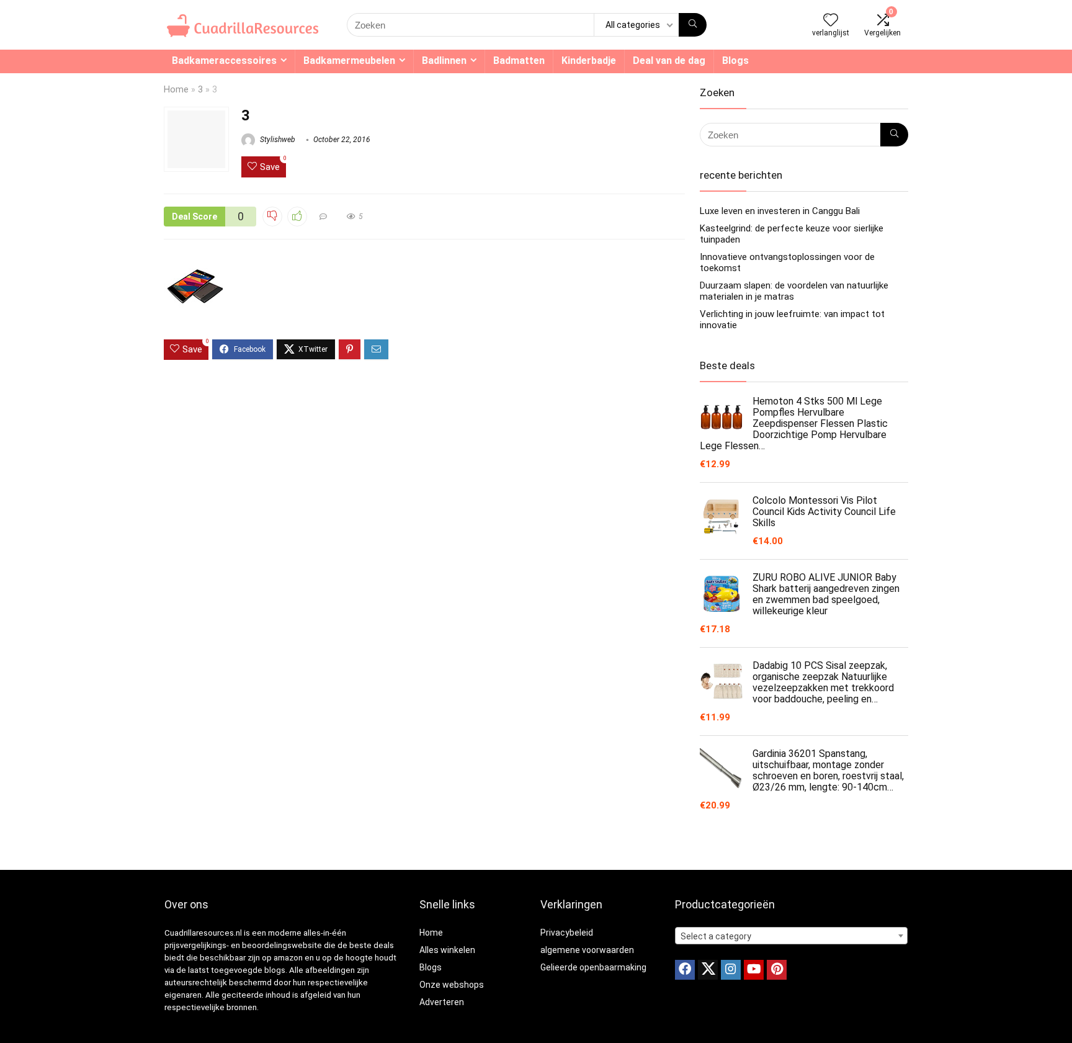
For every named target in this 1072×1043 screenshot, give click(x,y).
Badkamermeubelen (349, 60)
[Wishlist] (830, 21)
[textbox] (791, 936)
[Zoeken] (693, 25)
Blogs (735, 60)
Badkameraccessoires (224, 60)
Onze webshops (451, 985)
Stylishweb (276, 139)
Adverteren (441, 1002)
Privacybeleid (566, 933)
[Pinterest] (777, 970)
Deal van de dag (669, 60)
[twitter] (708, 970)
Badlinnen (444, 60)
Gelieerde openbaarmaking (593, 967)
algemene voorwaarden (587, 950)
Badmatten (519, 60)
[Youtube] (754, 970)
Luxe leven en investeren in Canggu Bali (780, 211)
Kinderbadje (588, 60)
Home (176, 89)
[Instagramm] (731, 970)
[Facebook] (685, 970)
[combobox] (791, 935)
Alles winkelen (447, 950)
